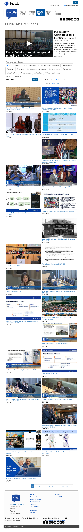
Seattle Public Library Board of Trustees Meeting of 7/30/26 (22, 452)
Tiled (57, 83)
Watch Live (48, 12)
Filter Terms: (10, 79)
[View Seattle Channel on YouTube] (58, 522)
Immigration (68, 69)
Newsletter (34, 510)
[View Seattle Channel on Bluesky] (55, 522)
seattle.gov (55, 5)
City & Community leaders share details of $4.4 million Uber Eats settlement (59, 161)
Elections (21, 69)
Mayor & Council (32, 12)
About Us (58, 494)
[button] (29, 43)
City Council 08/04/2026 (49, 373)
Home (32, 494)
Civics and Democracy (32, 65)
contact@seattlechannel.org (56, 520)
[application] (29, 43)
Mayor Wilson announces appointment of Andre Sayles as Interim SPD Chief (59, 426)
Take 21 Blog (59, 497)
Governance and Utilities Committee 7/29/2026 (21, 478)
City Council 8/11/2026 (13, 265)
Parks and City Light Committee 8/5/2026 (55, 343)
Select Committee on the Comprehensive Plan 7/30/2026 (56, 452)
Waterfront (38, 73)
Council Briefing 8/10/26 (13, 291)
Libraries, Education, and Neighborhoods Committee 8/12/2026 (58, 239)
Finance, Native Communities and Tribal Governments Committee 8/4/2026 (22, 400)
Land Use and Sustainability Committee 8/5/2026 (21, 370)
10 (52, 80)
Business (17, 65)
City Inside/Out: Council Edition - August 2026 (57, 187)
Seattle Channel (17, 504)
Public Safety (12, 73)
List (48, 83)
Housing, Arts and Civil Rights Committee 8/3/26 (57, 399)
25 (58, 80)
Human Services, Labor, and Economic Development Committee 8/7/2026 (22, 322)
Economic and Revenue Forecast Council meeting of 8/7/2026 (58, 292)
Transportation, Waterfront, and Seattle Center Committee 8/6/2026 (57, 318)
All (9, 65)
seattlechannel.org (72, 5)
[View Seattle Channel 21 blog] (60, 522)
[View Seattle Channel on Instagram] (49, 522)
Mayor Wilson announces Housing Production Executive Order (23, 135)
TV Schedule (58, 12)
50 (64, 80)
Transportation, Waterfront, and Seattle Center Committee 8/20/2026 (57, 108)
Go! (75, 2)
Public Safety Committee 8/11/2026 (53, 264)
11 (67, 486)
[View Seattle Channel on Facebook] (44, 522)
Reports (33, 512)
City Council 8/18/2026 (13, 187)
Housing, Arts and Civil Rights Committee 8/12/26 (58, 211)
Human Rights (55, 69)
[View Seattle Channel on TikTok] (52, 522)
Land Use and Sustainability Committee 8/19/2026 (58, 134)
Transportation (26, 73)
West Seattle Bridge (53, 73)
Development (67, 65)
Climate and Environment (51, 65)
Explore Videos (40, 12)
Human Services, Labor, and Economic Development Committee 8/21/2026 (22, 108)
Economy (11, 69)
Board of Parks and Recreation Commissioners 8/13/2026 (20, 213)
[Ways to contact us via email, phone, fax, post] (63, 522)
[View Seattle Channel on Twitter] (47, 522)
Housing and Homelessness (37, 69)
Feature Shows (23, 12)
